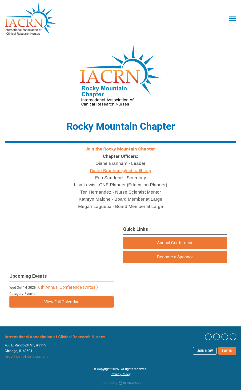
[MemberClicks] (30, 18)
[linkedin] (233, 336)
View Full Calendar (61, 301)
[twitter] (208, 336)
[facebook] (216, 336)
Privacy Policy (120, 374)
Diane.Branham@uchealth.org (120, 170)
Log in (227, 351)
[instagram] (224, 336)
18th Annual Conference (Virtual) (67, 287)
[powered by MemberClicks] (120, 383)
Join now (205, 351)
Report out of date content (26, 356)
